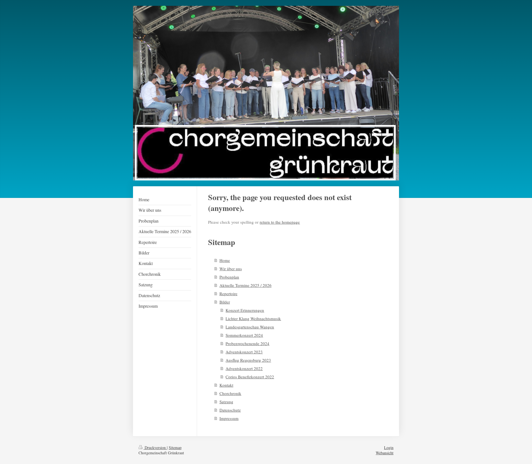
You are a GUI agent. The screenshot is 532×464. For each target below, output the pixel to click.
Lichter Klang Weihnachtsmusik (253, 318)
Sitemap (175, 447)
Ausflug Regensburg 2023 (248, 360)
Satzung (226, 401)
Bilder (224, 302)
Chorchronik (230, 393)
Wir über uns (230, 268)
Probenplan (229, 277)
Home (224, 260)
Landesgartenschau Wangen (250, 327)
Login (388, 447)
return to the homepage (280, 222)
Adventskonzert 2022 (244, 368)
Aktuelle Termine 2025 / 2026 (245, 285)
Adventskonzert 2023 (244, 352)
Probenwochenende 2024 (247, 343)
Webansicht (384, 452)
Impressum (229, 418)
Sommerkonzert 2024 (244, 335)
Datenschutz (230, 410)
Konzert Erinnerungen (245, 310)
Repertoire (228, 293)
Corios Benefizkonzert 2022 (250, 376)
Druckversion (155, 447)
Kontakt (226, 385)
